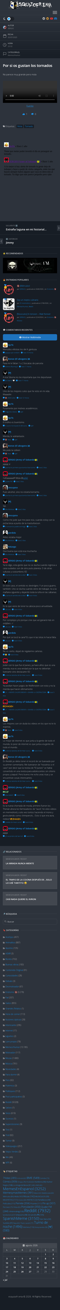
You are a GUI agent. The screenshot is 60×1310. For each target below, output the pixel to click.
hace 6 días (20, 795)
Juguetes (9, 1036)
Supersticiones (12, 1124)
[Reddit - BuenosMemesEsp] (44, 18)
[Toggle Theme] (8, 19)
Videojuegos (11, 1146)
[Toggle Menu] (55, 12)
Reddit (24, 859)
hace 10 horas (28, 352)
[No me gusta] (32, 114)
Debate (9, 981)
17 (7, 1267)
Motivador (10, 1052)
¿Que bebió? (9, 795)
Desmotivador (12, 986)
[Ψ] (9, 372)
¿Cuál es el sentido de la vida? (15, 575)
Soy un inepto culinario (27, 299)
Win (7, 1157)
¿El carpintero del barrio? (14, 836)
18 (14, 1267)
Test (7, 1129)
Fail (7, 997)
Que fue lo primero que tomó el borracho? (20, 467)
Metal (37, 1193)
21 (38, 1267)
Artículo (21, 1178)
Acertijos (10, 937)
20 (30, 1267)
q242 (25, 478)
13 (30, 1263)
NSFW (32, 1199)
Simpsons (21, 1215)
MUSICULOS (42, 1196)
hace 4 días (33, 595)
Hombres (40, 1182)
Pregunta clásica (11, 412)
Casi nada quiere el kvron (21, 899)
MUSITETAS (10, 1199)
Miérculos (8, 1196)
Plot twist (8, 1207)
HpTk (10, 345)
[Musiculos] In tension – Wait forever (34, 314)
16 (53, 1263)
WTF (7, 1162)
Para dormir (11, 1074)
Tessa (16, 1223)
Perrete (23, 1203)
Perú (8, 1080)
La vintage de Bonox (22, 1185)
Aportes (9, 948)
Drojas (22, 1182)
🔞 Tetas (8, 439)
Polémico (10, 1085)
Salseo (9, 1107)
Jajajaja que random (12, 352)
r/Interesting (16, 1211)
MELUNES (37, 1185)
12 (22, 1263)
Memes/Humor (12, 859)
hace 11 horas (26, 366)
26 (22, 1271)
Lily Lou (8, 609)
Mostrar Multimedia (31, 337)
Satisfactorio (9, 1215)
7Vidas (10, 1178)
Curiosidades (12, 975)
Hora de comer (13, 1014)
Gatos (8, 1003)
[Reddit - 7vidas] (47, 18)
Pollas (17, 1207)
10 (7, 1263)
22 (45, 1267)
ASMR (8, 953)
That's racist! (26, 1223)
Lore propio (11, 1041)
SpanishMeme (21, 1218)
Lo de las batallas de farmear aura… (18, 675)
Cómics (10, 1181)
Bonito (9, 959)
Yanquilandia (41, 1227)
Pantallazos (44, 1200)
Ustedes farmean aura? (13, 822)
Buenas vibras (12, 964)
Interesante (11, 1025)
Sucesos (9, 1118)
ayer (21, 412)
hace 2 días (42, 467)
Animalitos (10, 942)
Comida (44, 1178)
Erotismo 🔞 (11, 992)
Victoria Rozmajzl (11, 366)
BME (33, 1178)
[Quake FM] (30, 272)
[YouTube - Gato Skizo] (51, 18)
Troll (7, 1135)
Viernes (28, 1227)
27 (30, 1271)
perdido (12, 532)
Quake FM (8, 481)
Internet (9, 1030)
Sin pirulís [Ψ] (36, 1214)
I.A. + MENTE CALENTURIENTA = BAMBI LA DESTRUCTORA (25, 692)
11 (14, 1263)
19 (22, 1267)
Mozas (9, 1058)
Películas (9, 1203)
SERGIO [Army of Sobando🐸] (23, 459)
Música (9, 1063)
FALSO (30, 1182)
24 (7, 1271)
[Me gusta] (24, 114)
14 (38, 1263)
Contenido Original (14, 970)
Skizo (8, 1113)
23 (53, 1267)
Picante (36, 1203)
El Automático (25, 303)
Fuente (30, 105)
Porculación (30, 1206)
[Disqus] (30, 178)
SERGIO (11, 28)
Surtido (8, 1223)
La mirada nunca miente (20, 863)
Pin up (48, 1203)
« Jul (5, 1279)
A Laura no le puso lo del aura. (16, 426)
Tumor (9, 1140)
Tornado (29, 126)
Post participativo (14, 1096)
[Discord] (55, 18)
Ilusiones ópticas (13, 1019)
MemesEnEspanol (24, 1188)
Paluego (12, 546)
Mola (18, 1196)
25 (14, 1271)
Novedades (11, 1069)
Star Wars (45, 1219)
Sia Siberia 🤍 (10, 380)
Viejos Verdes (12, 1151)
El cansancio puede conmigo (15, 526)
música (22, 1200)
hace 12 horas (23, 398)
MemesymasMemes (18, 1192)
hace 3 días (21, 554)
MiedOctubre (48, 1193)
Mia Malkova (9, 509)
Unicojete (13, 487)
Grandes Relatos (13, 1008)
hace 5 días (18, 627)
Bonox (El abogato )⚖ (19, 358)
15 (45, 1263)
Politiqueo (10, 1091)
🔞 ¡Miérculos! (23, 285)
